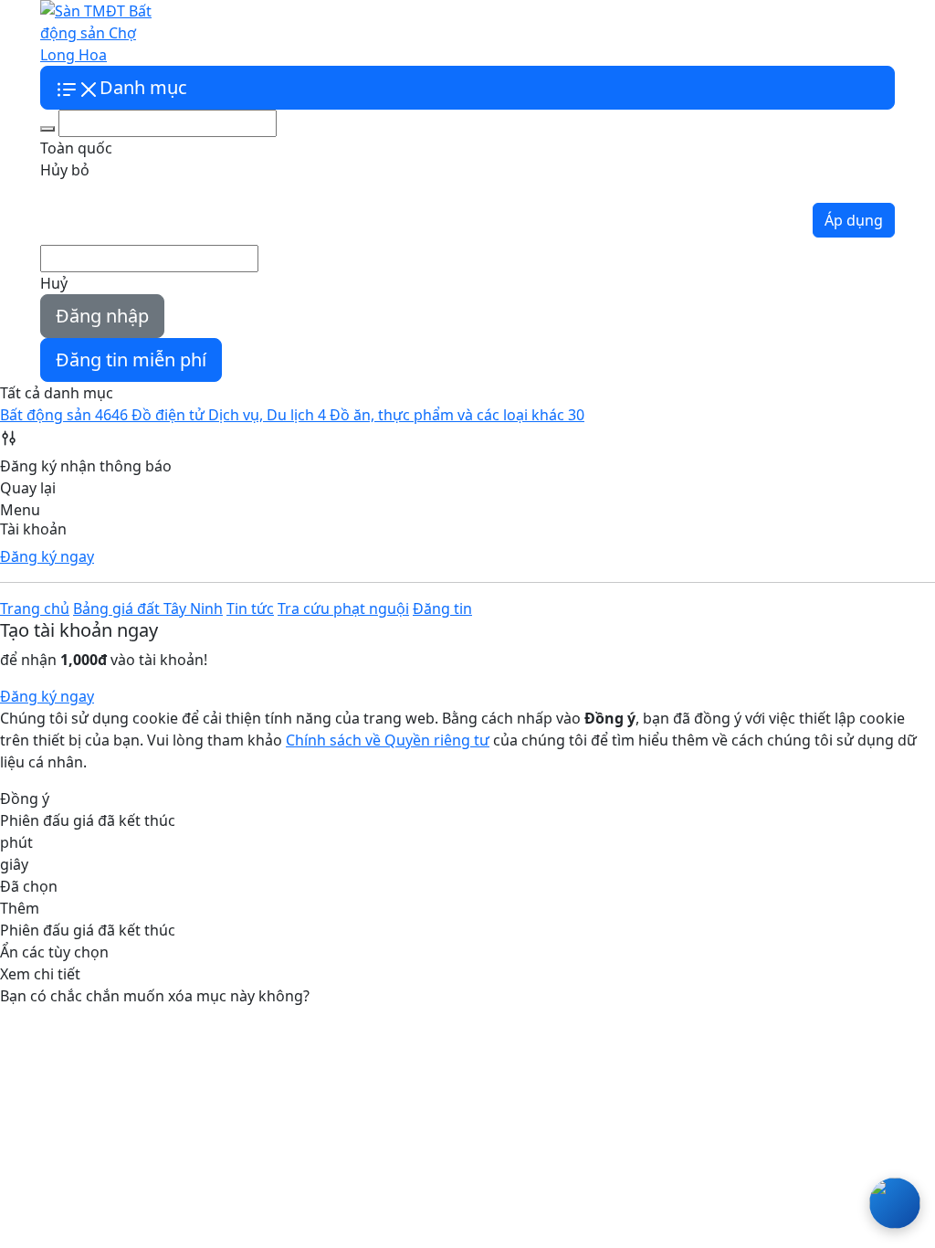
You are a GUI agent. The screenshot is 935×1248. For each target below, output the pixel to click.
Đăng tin (442, 608)
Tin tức (365, 33)
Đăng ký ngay (47, 556)
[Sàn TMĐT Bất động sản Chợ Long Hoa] (102, 31)
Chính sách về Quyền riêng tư (387, 740)
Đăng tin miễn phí (131, 359)
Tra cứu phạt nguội (456, 33)
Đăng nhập (102, 315)
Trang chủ (34, 608)
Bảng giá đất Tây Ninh (263, 33)
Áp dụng (854, 220)
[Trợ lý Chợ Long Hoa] (894, 1203)
